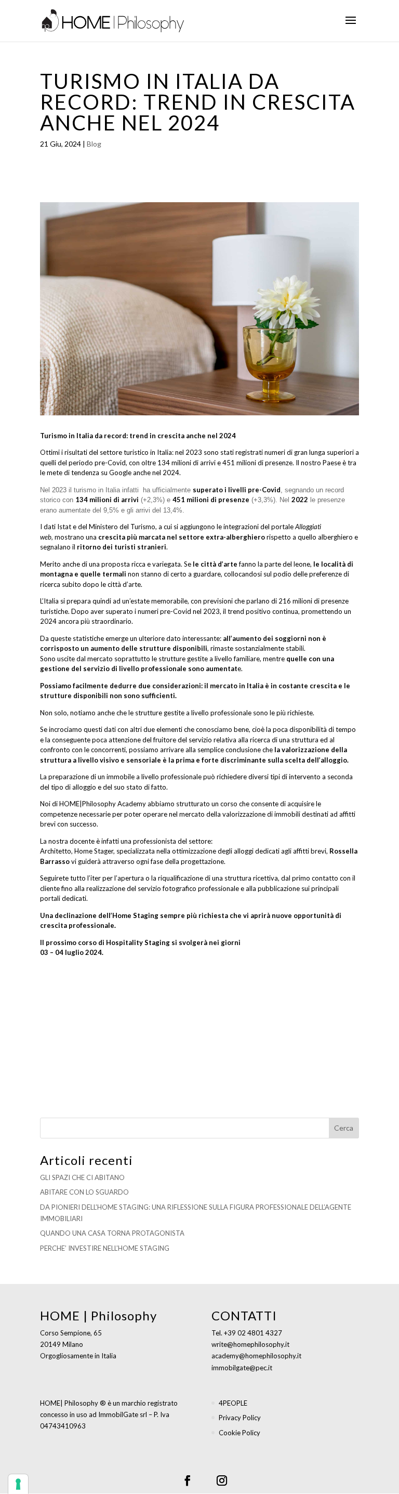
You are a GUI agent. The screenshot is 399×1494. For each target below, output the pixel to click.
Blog (94, 143)
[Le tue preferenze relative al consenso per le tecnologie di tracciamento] (18, 1484)
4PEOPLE (233, 1403)
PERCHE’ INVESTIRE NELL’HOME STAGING (104, 1248)
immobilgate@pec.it (241, 1368)
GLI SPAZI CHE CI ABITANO (82, 1177)
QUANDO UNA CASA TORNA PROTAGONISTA (112, 1233)
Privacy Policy (240, 1417)
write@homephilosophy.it (250, 1344)
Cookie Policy (239, 1433)
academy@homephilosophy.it (256, 1356)
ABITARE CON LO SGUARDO (84, 1192)
